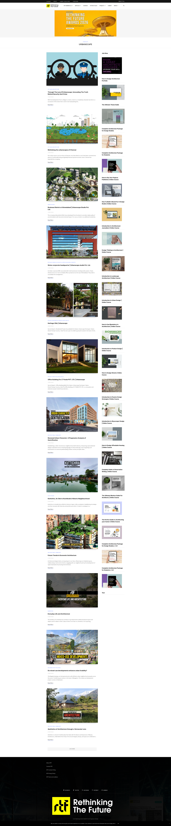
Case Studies (51, 495)
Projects (102, 5)
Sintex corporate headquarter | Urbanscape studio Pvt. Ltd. (69, 265)
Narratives (50, 611)
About (55, 1)
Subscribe (75, 1)
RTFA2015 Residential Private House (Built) (58, 320)
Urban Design (51, 204)
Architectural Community (54, 435)
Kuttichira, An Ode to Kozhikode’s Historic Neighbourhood (69, 498)
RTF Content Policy (51, 770)
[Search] (123, 6)
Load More (72, 748)
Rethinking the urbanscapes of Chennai (62, 150)
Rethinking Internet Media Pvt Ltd (82, 818)
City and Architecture (53, 89)
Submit (110, 5)
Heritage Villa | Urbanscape (57, 323)
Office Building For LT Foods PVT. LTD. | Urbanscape (66, 379)
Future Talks (93, 5)
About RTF (49, 763)
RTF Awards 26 (68, 5)
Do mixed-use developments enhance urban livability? (67, 670)
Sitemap (96, 818)
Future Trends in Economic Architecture (62, 555)
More (115, 5)
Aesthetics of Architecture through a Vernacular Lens (67, 729)
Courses (85, 5)
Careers (48, 1)
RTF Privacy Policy (50, 773)
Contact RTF (49, 766)
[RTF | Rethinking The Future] (52, 6)
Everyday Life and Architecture (59, 614)
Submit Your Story (65, 1)
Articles (77, 5)
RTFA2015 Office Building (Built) (56, 376)
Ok (118, 823)
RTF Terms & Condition (52, 777)
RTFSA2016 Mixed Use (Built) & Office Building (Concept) (62, 262)
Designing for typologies (54, 667)
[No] (169, 823)
